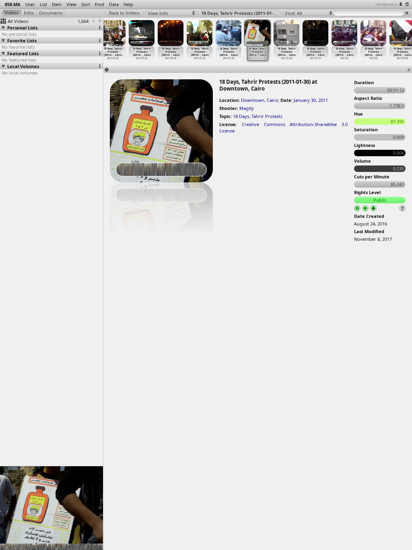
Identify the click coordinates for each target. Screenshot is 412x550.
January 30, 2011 (311, 100)
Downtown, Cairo (259, 100)
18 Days (241, 116)
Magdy (246, 108)
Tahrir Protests (266, 116)
